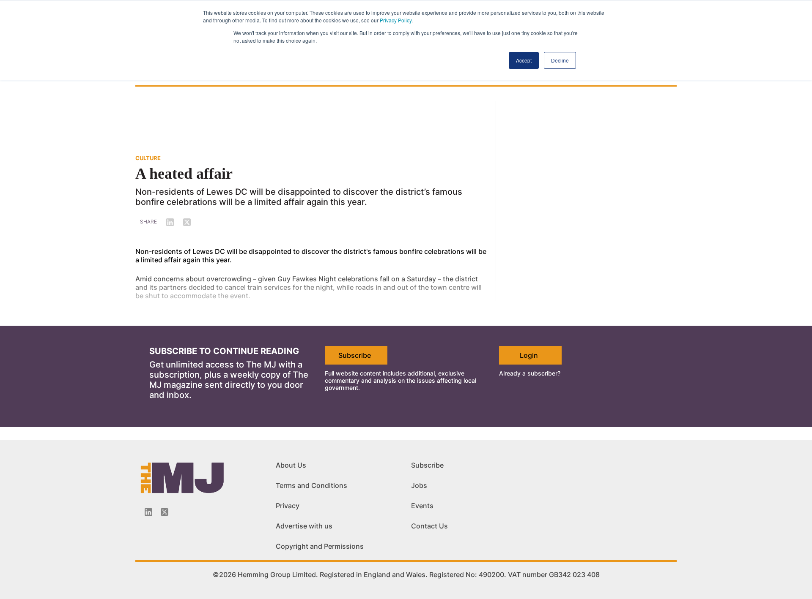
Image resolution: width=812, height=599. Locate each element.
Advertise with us (304, 526)
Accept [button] (524, 60)
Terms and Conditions (311, 485)
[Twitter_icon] (164, 512)
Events (422, 505)
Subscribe (354, 355)
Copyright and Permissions (320, 546)
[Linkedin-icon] (148, 512)
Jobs (419, 485)
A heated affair (184, 173)
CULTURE (148, 158)
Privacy (287, 505)
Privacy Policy (395, 20)
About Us (291, 465)
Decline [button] (560, 60)
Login (529, 355)
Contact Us (429, 526)
